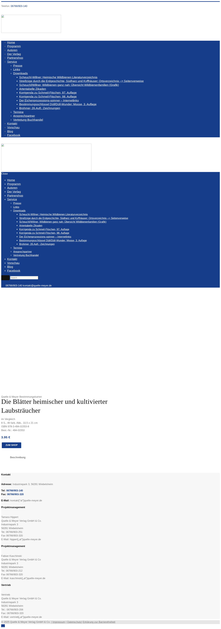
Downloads (20, 73)
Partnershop (15, 57)
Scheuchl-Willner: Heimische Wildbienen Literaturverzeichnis (58, 77)
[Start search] (5, 277)
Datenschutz (74, 622)
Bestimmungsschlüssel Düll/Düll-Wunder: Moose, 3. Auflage (58, 104)
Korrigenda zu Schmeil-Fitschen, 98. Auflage (48, 96)
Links (16, 69)
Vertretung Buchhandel (28, 119)
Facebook (13, 135)
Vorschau (13, 127)
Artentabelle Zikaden (32, 88)
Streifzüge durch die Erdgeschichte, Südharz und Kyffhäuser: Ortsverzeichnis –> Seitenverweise (81, 81)
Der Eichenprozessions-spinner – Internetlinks (49, 100)
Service (12, 61)
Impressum (58, 622)
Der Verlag (14, 54)
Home (11, 42)
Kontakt (12, 123)
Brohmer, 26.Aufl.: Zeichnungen (39, 108)
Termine (18, 112)
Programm (14, 46)
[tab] (18, 457)
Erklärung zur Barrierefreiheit (99, 622)
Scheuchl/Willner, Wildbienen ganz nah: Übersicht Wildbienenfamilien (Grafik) (69, 85)
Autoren (12, 50)
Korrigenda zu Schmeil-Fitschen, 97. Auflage (48, 92)
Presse (17, 65)
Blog (10, 131)
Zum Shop (12, 445)
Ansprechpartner (24, 115)
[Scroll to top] (3, 625)
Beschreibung (17, 457)
